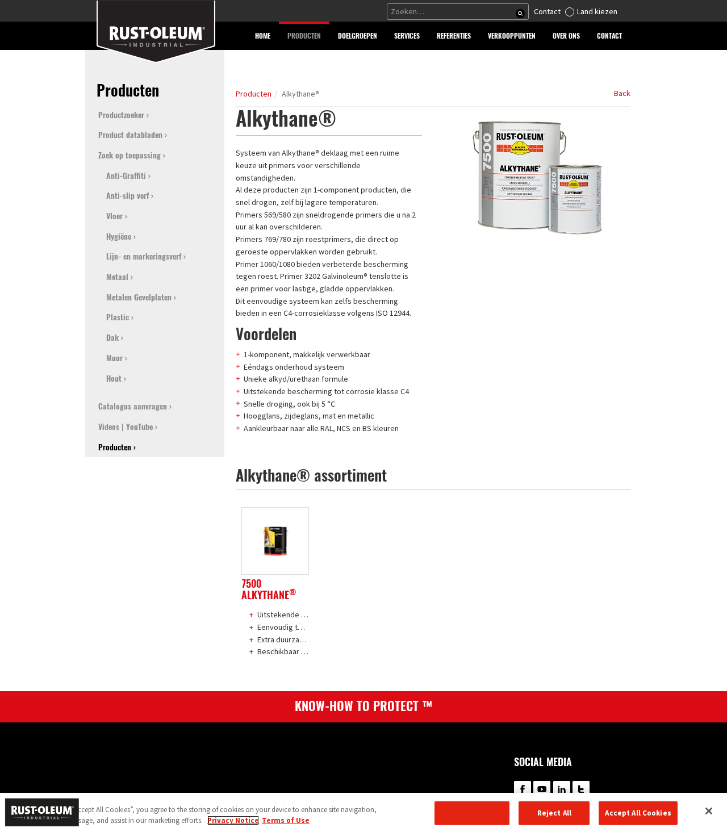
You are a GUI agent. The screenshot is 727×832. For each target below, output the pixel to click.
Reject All (554, 813)
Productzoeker (121, 115)
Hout (114, 378)
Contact (547, 11)
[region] (363, 812)
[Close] (708, 810)
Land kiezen (597, 11)
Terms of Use (286, 820)
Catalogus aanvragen (132, 406)
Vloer (114, 216)
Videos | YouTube (125, 426)
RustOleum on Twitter (581, 789)
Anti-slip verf (127, 195)
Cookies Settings (472, 813)
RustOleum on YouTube (541, 789)
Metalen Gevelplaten (139, 297)
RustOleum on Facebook (522, 789)
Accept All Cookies (638, 813)
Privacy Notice (233, 820)
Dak (112, 337)
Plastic (117, 317)
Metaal (117, 276)
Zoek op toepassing (129, 155)
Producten (253, 94)
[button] (304, 36)
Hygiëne (118, 236)
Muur (114, 358)
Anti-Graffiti (126, 175)
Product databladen (130, 134)
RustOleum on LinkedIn (561, 789)
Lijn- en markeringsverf (143, 256)
